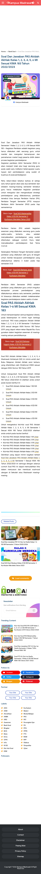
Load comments (22, 578)
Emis (5, 737)
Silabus (26, 743)
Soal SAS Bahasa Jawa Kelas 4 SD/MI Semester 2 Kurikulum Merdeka (19, 273)
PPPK (25, 731)
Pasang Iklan (21, 846)
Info (5, 743)
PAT (25, 720)
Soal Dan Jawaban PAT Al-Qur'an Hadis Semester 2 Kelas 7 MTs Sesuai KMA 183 (26, 648)
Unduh (8, 389)
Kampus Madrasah (24, 867)
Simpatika (27, 745)
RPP (25, 740)
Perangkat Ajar (29, 722)
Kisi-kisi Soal (8, 748)
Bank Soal (7, 80)
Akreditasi (8, 714)
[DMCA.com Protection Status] (14, 590)
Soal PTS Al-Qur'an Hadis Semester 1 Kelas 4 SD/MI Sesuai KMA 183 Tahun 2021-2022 (26, 658)
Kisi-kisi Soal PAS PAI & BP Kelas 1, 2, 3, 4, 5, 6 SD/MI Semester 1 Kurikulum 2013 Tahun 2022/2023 (26, 628)
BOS (5, 731)
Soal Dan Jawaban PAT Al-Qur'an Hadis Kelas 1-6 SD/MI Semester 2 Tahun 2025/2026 (19, 543)
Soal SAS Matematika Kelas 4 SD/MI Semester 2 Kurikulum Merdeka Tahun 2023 (17, 216)
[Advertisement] (20, 27)
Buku (5, 734)
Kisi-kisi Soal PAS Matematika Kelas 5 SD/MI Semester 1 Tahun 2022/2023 (26, 638)
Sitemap (20, 856)
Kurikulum (27, 708)
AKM (5, 711)
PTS (25, 734)
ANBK (6, 717)
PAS (25, 717)
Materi (26, 711)
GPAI (6, 740)
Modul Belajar (29, 714)
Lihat (36, 437)
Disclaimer (20, 840)
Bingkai (6, 728)
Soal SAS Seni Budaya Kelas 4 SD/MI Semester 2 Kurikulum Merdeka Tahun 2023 (19, 564)
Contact (20, 835)
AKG (5, 708)
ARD (5, 720)
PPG (25, 728)
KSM (5, 751)
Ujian (25, 748)
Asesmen (7, 722)
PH (25, 725)
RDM (25, 737)
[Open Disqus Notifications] (8, 2)
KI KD (6, 745)
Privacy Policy (20, 851)
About (20, 829)
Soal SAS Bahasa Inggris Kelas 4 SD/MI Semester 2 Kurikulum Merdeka (17, 344)
